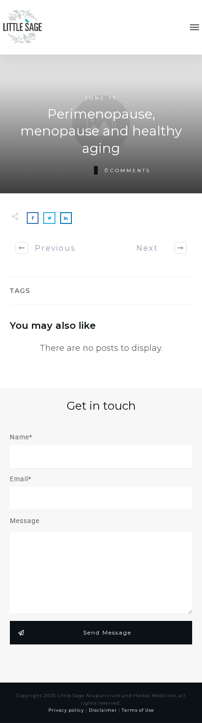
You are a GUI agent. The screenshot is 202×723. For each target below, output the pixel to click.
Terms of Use (138, 710)
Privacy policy (66, 710)
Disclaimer (103, 710)
